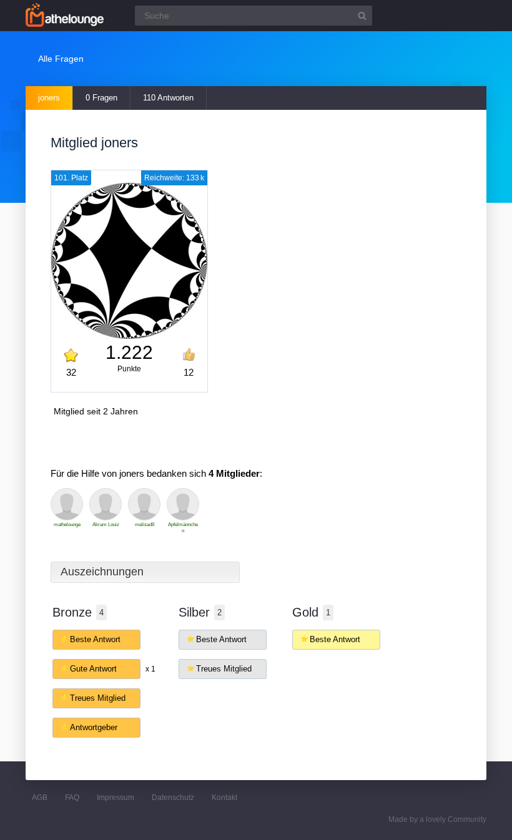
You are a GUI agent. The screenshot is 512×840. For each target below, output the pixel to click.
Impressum (115, 797)
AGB (39, 797)
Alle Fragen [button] (61, 59)
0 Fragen (101, 97)
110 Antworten (168, 97)
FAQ (72, 797)
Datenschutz (173, 797)
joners (49, 97)
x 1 (150, 669)
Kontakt (224, 797)
